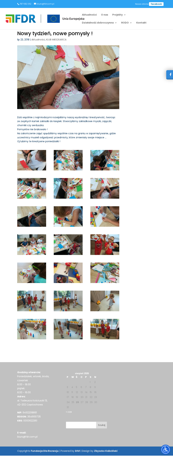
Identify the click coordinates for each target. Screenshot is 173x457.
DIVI (77, 451)
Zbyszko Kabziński (105, 451)
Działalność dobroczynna (98, 22)
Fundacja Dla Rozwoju (45, 451)
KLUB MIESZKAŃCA (56, 39)
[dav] (68, 160)
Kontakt (141, 22)
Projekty (117, 15)
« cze (69, 412)
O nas (104, 15)
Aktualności (89, 15)
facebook (156, 4)
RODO (125, 22)
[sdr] (104, 244)
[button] (101, 425)
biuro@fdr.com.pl (27, 436)
